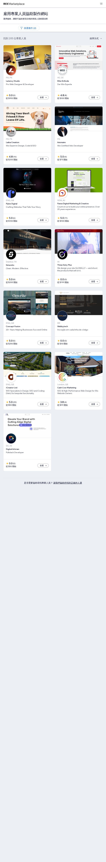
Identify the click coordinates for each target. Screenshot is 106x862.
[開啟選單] (101, 4)
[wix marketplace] (14, 3)
